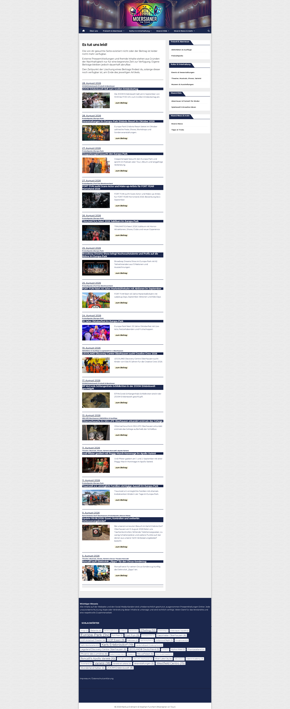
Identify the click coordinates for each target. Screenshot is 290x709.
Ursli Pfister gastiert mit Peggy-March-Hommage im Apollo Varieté (119, 453)
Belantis (95, 630)
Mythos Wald (178, 649)
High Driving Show (146, 640)
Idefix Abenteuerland (90, 645)
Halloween (132, 640)
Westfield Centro (170, 663)
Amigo (84, 630)
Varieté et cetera (122, 663)
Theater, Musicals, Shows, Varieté (95, 451)
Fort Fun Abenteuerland (103, 183)
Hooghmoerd (181, 640)
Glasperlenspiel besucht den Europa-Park (104, 154)
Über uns (94, 31)
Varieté (102, 663)
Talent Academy (194, 659)
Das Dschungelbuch (111, 630)
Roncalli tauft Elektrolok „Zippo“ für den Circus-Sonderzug (114, 561)
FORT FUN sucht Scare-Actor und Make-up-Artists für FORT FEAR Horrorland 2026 (118, 187)
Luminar (165, 649)
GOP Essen (116, 639)
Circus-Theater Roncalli (119, 559)
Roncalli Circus (124, 659)
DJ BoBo (123, 630)
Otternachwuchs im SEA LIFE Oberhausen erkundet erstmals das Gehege (122, 421)
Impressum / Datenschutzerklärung (97, 678)
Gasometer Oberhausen (171, 635)
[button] (209, 31)
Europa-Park (99, 118)
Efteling (148, 630)
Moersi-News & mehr (183, 31)
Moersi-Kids (162, 31)
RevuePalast (145, 654)
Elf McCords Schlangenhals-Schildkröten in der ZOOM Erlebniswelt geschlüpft (118, 387)
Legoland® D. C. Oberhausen (112, 351)
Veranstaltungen (144, 663)
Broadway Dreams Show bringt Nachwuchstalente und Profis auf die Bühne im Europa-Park (120, 254)
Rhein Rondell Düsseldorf (164, 654)
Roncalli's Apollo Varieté (98, 658)
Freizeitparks (87, 118)
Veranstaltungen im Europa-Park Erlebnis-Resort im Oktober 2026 (118, 121)
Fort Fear (117, 635)
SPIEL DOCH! (179, 659)
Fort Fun (132, 635)
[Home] (83, 31)
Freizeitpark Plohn (148, 635)
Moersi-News (125, 516)
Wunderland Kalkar (93, 668)
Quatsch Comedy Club (117, 654)
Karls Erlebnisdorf (117, 644)
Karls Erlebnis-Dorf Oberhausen (94, 516)
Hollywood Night (164, 640)
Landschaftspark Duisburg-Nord (149, 645)
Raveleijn (131, 654)
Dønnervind (133, 630)
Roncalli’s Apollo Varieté (119, 451)
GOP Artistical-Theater (93, 640)
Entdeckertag (163, 630)
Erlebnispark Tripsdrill (179, 630)
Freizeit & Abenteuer (113, 31)
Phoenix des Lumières (94, 654)
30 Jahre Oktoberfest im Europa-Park (102, 321)
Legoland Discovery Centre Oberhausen (103, 649)
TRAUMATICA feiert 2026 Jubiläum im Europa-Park (110, 221)
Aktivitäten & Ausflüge (91, 351)
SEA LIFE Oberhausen (90, 418)
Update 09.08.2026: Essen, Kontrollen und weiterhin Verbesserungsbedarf (110, 519)
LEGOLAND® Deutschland (144, 649)
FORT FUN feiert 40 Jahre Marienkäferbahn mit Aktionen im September (121, 288)
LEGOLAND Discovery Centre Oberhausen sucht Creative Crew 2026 (119, 353)
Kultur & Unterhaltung (139, 31)
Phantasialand (196, 649)
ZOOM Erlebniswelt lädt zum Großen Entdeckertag (110, 89)
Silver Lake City (163, 659)
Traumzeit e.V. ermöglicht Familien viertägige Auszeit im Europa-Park (120, 486)
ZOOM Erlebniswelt (89, 86)
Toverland (86, 664)
